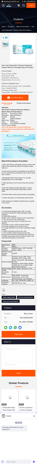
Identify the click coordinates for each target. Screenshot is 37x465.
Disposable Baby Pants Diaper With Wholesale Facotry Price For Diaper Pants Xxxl (9, 409)
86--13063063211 (29, 1)
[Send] (34, 461)
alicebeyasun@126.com (11, 1)
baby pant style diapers (10, 301)
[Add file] (2, 461)
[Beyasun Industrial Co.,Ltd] (10, 5)
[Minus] (34, 416)
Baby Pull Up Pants (22, 26)
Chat (31, 5)
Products (11, 26)
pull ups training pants (25, 297)
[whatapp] (15, 327)
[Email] (20, 327)
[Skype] (10, 327)
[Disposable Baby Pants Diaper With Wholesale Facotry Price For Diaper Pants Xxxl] (10, 397)
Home (4, 26)
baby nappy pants (9, 297)
